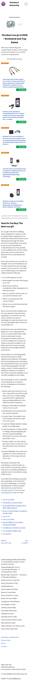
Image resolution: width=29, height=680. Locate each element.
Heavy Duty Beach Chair (9, 583)
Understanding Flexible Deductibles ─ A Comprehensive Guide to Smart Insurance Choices (14, 562)
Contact (4, 646)
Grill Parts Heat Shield (8, 608)
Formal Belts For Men (8, 605)
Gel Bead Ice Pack (7, 614)
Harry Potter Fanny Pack (9, 629)
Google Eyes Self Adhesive (10, 602)
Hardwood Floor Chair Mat (10, 580)
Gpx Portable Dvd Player (9, 589)
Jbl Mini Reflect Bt (7, 586)
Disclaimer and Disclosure (10, 637)
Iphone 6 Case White (8, 592)
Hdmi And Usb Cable (8, 623)
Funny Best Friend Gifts (9, 611)
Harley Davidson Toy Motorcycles (13, 626)
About (3, 643)
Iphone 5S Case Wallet (9, 598)
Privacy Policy (6, 640)
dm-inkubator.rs (15, 679)
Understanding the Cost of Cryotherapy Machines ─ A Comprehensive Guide (10, 569)
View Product (22, 89)
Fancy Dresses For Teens (9, 595)
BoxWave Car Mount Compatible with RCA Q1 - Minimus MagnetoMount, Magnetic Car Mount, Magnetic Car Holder (13, 204)
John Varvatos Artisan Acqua (11, 620)
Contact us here (6, 490)
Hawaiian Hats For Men (9, 617)
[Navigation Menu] (26, 4)
